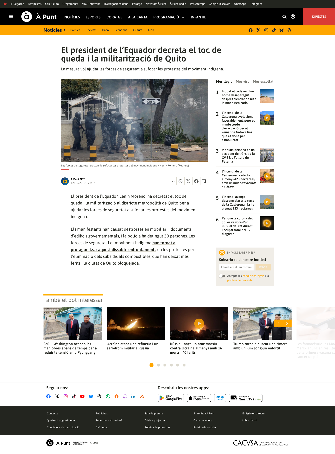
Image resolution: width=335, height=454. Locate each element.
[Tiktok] (274, 30)
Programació (166, 17)
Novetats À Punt (156, 3)
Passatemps (197, 3)
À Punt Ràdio (178, 3)
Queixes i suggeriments (61, 420)
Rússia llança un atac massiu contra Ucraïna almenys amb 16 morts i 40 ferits (196, 348)
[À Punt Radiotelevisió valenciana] (66, 442)
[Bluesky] (282, 30)
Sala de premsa (154, 413)
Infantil (198, 17)
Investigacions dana (116, 3)
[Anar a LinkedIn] (134, 396)
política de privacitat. (240, 280)
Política (75, 30)
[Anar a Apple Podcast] (126, 396)
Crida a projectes (155, 420)
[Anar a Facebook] (49, 396)
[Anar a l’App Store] (199, 398)
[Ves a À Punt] (39, 16)
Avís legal (102, 427)
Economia (121, 30)
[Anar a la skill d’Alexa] (220, 398)
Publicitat (102, 413)
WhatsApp (240, 3)
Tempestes (34, 3)
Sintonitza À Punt (203, 413)
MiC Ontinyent (91, 3)
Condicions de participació (63, 427)
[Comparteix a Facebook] (196, 181)
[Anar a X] (58, 396)
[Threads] (290, 30)
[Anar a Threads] (100, 396)
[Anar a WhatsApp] (109, 396)
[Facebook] (251, 30)
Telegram (256, 3)
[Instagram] (266, 30)
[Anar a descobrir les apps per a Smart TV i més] (245, 398)
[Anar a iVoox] (117, 396)
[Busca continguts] (284, 17)
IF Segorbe (17, 3)
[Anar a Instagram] (66, 396)
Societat (91, 30)
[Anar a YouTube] (83, 396)
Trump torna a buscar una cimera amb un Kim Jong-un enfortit (260, 346)
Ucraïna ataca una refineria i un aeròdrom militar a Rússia (132, 346)
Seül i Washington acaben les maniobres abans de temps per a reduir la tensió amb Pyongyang (70, 348)
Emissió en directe (253, 413)
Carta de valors (202, 420)
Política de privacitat (157, 427)
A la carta (138, 17)
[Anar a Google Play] (171, 398)
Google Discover (219, 3)
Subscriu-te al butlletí (109, 420)
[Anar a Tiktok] (74, 396)
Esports (93, 17)
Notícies (72, 17)
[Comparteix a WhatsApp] (180, 181)
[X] (258, 30)
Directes (319, 16)
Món (151, 30)
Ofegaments (70, 3)
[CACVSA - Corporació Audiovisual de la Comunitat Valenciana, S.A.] (261, 442)
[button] (151, 365)
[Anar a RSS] (143, 396)
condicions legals (253, 275)
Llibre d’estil (249, 420)
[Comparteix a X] (188, 181)
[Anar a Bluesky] (92, 396)
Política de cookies (204, 427)
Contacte (52, 413)
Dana (105, 30)
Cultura (137, 30)
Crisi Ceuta (52, 3)
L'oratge (137, 3)
